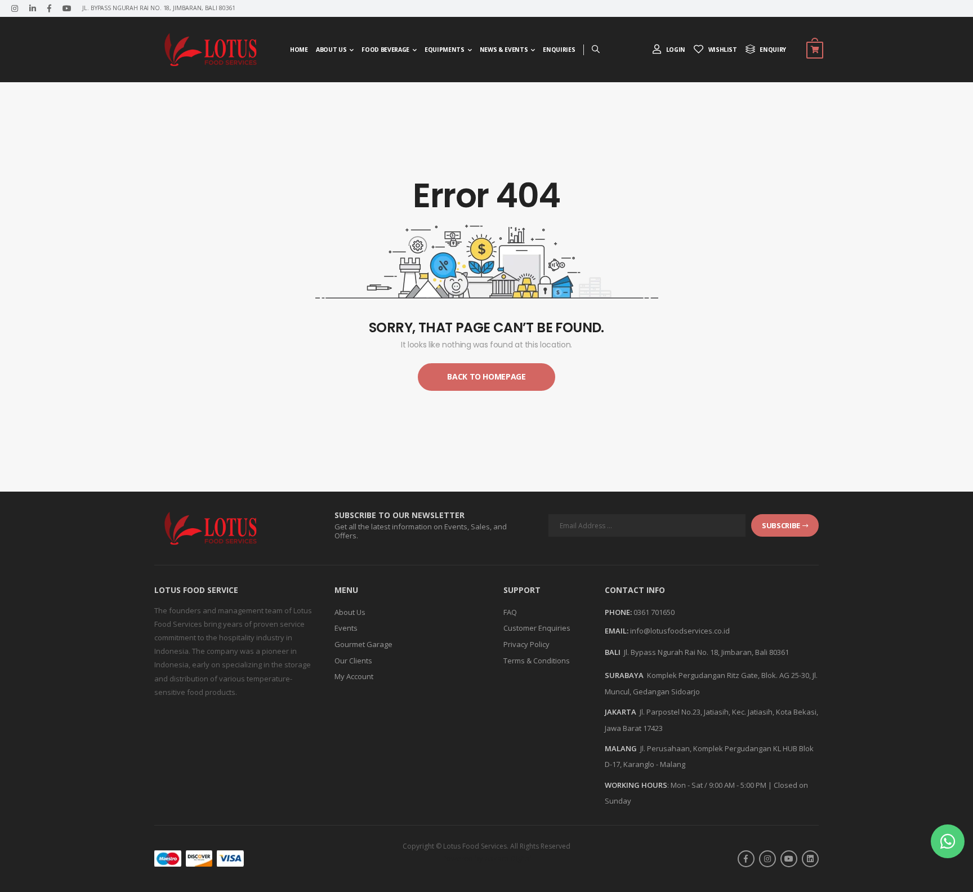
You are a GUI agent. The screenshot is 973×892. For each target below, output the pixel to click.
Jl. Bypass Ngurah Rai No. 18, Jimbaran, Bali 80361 (706, 652)
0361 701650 (654, 612)
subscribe (781, 525)
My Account (353, 676)
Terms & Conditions (536, 660)
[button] (948, 841)
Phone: (618, 612)
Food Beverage (385, 49)
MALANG (621, 748)
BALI (613, 652)
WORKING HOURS (636, 785)
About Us (331, 49)
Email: (616, 631)
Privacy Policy (526, 644)
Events (346, 628)
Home (299, 49)
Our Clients (353, 660)
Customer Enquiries (536, 628)
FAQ (510, 612)
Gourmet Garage (363, 644)
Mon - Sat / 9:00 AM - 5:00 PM (718, 785)
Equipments (445, 49)
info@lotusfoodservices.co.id (680, 631)
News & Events (504, 49)
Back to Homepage (486, 376)
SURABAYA (624, 675)
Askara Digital (508, 858)
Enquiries (559, 49)
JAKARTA (620, 712)
